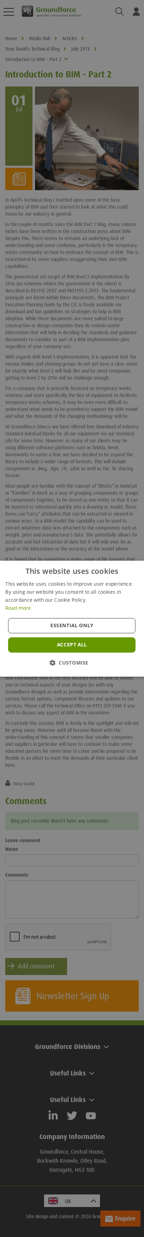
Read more (18, 607)
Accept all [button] (72, 644)
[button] (72, 662)
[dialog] (72, 618)
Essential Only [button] (72, 625)
